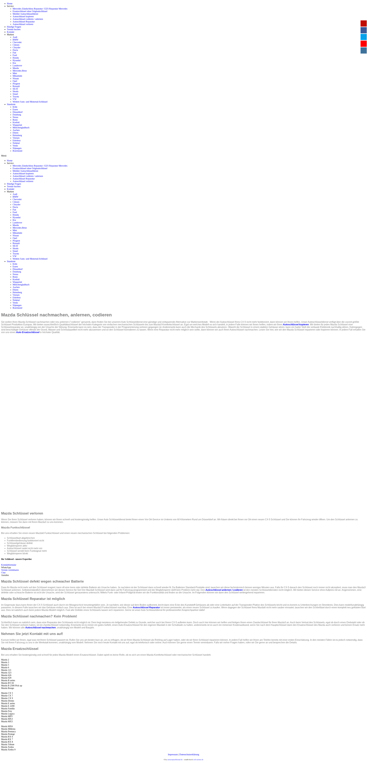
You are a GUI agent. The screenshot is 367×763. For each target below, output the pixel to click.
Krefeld (16, 122)
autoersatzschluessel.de (174, 759)
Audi (15, 37)
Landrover (17, 65)
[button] (8, 565)
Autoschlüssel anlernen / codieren (224, 590)
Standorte (11, 104)
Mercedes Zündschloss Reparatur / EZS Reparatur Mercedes (40, 8)
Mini (15, 73)
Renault (16, 86)
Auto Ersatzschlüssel (27, 332)
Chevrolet (17, 42)
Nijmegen (17, 148)
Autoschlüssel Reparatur (24, 21)
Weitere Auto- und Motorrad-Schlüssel (30, 101)
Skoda (15, 91)
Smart (15, 94)
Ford (15, 55)
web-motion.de (198, 759)
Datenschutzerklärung (189, 754)
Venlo (15, 145)
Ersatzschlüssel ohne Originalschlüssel (30, 11)
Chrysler (16, 47)
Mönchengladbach (21, 127)
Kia (14, 63)
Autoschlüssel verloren (23, 24)
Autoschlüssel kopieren (23, 16)
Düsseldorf (18, 112)
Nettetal (16, 143)
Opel (15, 81)
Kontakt (10, 32)
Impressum (173, 754)
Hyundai (17, 60)
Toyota (16, 96)
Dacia (15, 50)
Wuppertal (17, 125)
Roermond (17, 151)
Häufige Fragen (14, 27)
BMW (15, 39)
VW (14, 99)
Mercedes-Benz (20, 70)
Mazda (16, 68)
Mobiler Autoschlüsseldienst (25, 14)
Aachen (16, 130)
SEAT (15, 89)
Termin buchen (14, 29)
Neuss (15, 117)
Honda (16, 58)
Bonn (15, 120)
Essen (15, 109)
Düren (15, 132)
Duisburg (17, 114)
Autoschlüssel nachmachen (40, 627)
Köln (15, 107)
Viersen (16, 138)
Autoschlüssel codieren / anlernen (28, 19)
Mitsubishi (17, 76)
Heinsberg (17, 135)
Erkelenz (17, 140)
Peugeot (16, 83)
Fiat (14, 52)
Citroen (16, 45)
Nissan (16, 78)
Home (9, 3)
